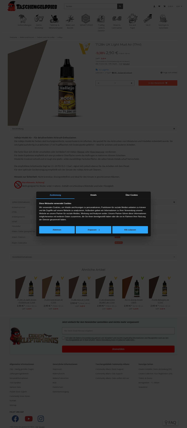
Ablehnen (57, 230)
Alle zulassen (130, 230)
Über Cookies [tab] (132, 195)
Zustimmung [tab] (55, 195)
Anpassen (92, 230)
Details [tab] (93, 195)
